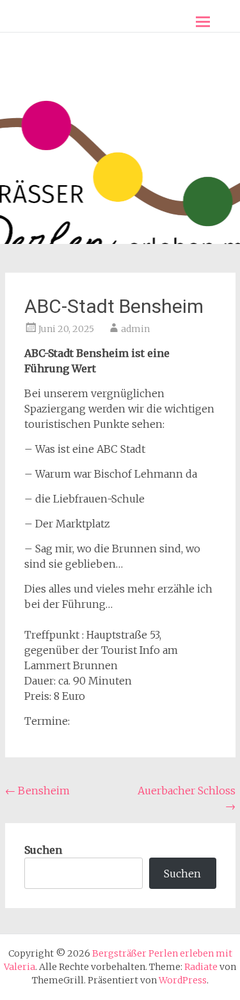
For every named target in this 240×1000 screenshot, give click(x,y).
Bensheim (37, 790)
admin (135, 329)
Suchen (43, 850)
